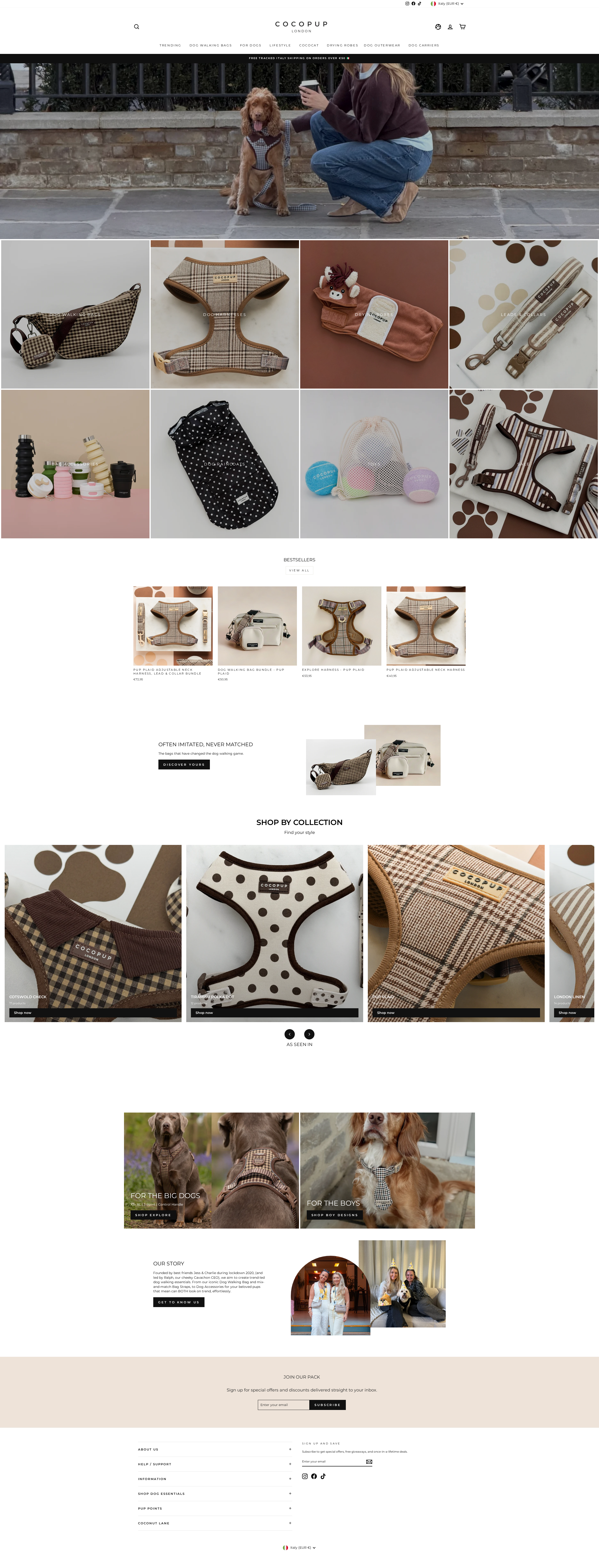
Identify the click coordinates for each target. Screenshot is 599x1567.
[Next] (309, 1034)
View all (299, 570)
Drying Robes (342, 45)
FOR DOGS (251, 45)
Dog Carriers (424, 45)
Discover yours (184, 764)
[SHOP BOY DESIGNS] (387, 1171)
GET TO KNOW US (179, 1302)
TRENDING (171, 45)
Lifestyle (281, 45)
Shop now (22, 1013)
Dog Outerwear (383, 45)
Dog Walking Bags (211, 45)
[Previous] (290, 1034)
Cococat (309, 45)
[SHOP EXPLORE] (211, 1171)
